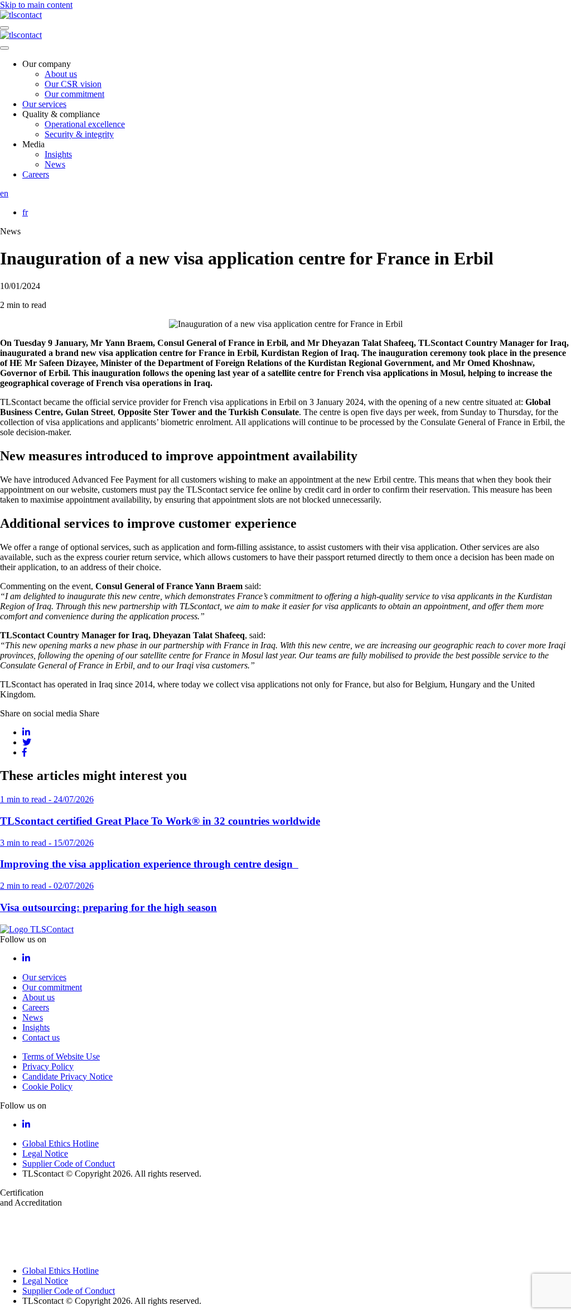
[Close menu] (4, 48)
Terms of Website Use (61, 1056)
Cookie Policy (47, 1086)
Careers (35, 174)
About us (61, 74)
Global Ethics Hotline (60, 1143)
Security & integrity (79, 134)
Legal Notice (45, 1153)
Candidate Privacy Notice (67, 1076)
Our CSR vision (73, 84)
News (55, 164)
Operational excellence (85, 124)
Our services (44, 104)
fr (25, 212)
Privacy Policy (48, 1066)
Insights (58, 154)
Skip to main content (36, 4)
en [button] (4, 193)
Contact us (41, 1037)
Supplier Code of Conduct (68, 1163)
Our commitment (74, 94)
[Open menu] (4, 28)
